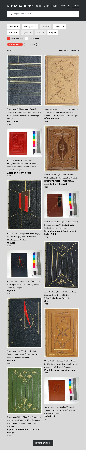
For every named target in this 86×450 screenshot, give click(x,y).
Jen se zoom (34, 39)
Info (68, 5)
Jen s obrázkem (17, 39)
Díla (63, 5)
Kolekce (75, 5)
